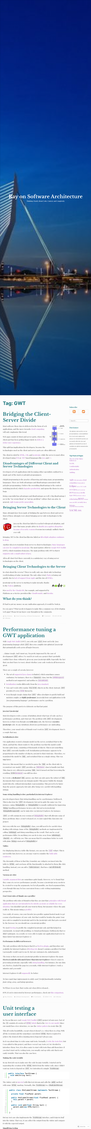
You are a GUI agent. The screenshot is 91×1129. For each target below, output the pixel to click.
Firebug (13, 928)
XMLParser (40, 767)
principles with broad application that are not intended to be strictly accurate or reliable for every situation (34, 903)
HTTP (71, 490)
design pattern (81, 483)
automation (79, 480)
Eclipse (72, 486)
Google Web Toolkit (58, 547)
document (19, 773)
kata (75, 493)
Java (43, 458)
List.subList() (43, 680)
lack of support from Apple (24, 578)
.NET (23, 458)
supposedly (26, 973)
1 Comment (47, 616)
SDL (76, 502)
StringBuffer (39, 816)
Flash (48, 575)
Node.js (11, 585)
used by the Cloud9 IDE (15, 590)
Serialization (11, 684)
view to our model (52, 1023)
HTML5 (50, 578)
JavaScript (36, 455)
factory (78, 486)
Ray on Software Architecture (46, 196)
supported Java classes (23, 674)
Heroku (50, 593)
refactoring (73, 499)
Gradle (84, 486)
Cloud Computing (21, 616)
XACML (71, 463)
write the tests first (54, 1041)
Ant (75, 480)
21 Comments (37, 996)
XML (80, 510)
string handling (38, 962)
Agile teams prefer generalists (21, 502)
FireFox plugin (43, 946)
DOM (22, 691)
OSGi (74, 495)
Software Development (33, 616)
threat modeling (79, 506)
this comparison (57, 992)
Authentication (74, 469)
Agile (71, 480)
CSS (26, 455)
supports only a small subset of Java (17, 553)
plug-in (84, 495)
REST (81, 498)
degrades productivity (31, 488)
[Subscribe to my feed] (74, 412)
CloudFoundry (37, 593)
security (80, 502)
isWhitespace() (58, 677)
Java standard (43, 684)
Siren (85, 502)
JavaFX (78, 490)
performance (79, 495)
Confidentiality (74, 466)
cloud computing (37, 429)
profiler (28, 909)
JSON (71, 492)
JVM (17, 458)
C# (50, 458)
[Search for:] (78, 420)
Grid (50, 851)
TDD (72, 506)
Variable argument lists (12, 879)
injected (20, 1082)
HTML (22, 455)
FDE (81, 486)
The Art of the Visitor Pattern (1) (76, 459)
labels (31, 1023)
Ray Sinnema (8, 616)
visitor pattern (42, 1026)
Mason (78, 492)
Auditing (72, 472)
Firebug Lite (32, 949)
